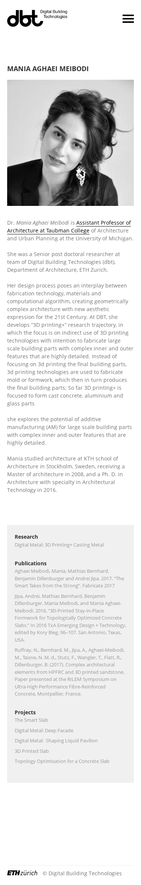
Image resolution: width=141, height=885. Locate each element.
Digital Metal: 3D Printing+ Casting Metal (59, 544)
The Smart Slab (31, 720)
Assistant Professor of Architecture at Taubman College (69, 226)
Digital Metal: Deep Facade (44, 730)
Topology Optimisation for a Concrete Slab (62, 761)
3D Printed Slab (32, 751)
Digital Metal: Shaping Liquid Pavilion (56, 740)
